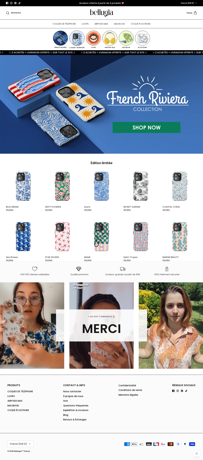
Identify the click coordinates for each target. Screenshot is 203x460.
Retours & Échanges (74, 419)
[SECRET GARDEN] (140, 186)
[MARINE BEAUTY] (179, 236)
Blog (65, 415)
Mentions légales (128, 394)
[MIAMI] (101, 236)
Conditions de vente (130, 390)
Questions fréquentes (75, 405)
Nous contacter (72, 391)
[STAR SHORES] (62, 236)
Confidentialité (127, 385)
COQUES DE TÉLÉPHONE (64, 23)
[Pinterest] (15, 3)
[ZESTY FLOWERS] (62, 186)
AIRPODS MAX (101, 23)
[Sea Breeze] (23, 236)
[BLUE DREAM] (23, 186)
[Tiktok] (19, 3)
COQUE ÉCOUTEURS (141, 23)
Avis (65, 400)
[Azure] (101, 186)
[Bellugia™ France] (101, 13)
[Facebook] (7, 3)
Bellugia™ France (22, 451)
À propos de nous (73, 396)
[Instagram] (11, 3)
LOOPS (85, 23)
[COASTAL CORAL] (179, 186)
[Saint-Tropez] (140, 236)
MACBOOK (119, 23)
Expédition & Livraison (75, 410)
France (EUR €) (187, 3)
